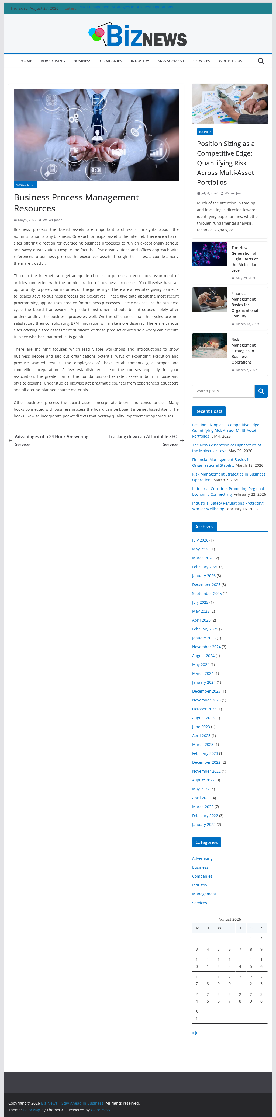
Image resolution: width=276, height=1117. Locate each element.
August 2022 (203, 780)
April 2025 (201, 620)
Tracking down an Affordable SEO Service (143, 440)
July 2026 (200, 540)
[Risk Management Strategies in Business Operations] (209, 354)
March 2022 (202, 806)
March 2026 (202, 557)
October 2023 (204, 708)
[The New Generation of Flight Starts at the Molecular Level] (209, 263)
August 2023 (203, 717)
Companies (111, 60)
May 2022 (200, 788)
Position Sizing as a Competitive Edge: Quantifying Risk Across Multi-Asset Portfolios (226, 163)
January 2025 (204, 637)
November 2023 (206, 700)
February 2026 (205, 566)
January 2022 (204, 824)
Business (82, 60)
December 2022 (206, 762)
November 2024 (206, 646)
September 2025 (207, 593)
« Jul (196, 1032)
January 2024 (204, 682)
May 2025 (200, 611)
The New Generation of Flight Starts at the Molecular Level (245, 259)
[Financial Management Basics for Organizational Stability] (209, 308)
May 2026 (200, 548)
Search (261, 391)
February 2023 (205, 753)
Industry (140, 60)
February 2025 (205, 628)
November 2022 (206, 771)
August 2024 (203, 655)
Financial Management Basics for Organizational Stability (245, 305)
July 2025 (200, 602)
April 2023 (201, 735)
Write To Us (230, 60)
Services (201, 60)
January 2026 (204, 575)
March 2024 (202, 673)
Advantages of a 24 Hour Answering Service (51, 440)
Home (26, 60)
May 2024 (200, 664)
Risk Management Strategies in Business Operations (125, 8)
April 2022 (201, 797)
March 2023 (202, 744)
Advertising (53, 60)
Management (171, 60)
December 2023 (206, 691)
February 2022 (205, 815)
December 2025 (206, 584)
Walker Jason (52, 220)
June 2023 (201, 726)
